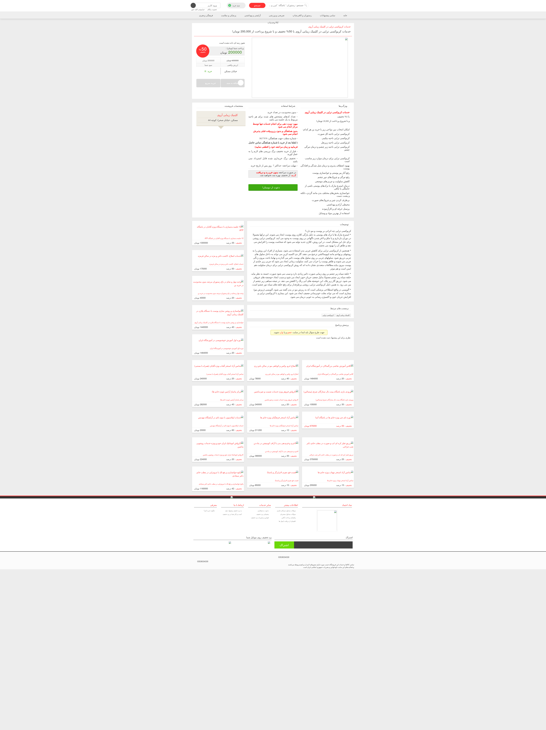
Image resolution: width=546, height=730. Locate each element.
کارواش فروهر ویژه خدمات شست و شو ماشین (281, 399)
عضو (289, 332)
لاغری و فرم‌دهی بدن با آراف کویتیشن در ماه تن (281, 451)
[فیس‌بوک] (194, 558)
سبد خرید (234, 5)
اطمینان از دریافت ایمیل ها (287, 521)
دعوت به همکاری (263, 510)
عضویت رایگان (212, 9)
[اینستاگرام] (205, 558)
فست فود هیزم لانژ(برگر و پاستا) (286, 480)
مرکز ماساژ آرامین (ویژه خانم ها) (231, 399)
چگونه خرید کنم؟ (209, 510)
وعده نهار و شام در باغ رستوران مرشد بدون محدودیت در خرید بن (220, 293)
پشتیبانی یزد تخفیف (262, 514)
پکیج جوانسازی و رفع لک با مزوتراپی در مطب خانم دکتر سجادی (221, 484)
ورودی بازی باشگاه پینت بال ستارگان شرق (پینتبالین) (334, 399)
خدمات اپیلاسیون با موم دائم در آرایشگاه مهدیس (226, 425)
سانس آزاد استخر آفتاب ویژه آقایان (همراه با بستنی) (224, 374)
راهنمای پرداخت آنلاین (289, 517)
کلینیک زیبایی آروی (343, 315)
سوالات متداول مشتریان (288, 514)
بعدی (348, 92)
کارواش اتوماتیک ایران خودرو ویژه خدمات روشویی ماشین (223, 454)
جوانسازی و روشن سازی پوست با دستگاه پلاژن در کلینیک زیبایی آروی (218, 322)
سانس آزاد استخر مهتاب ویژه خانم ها (340, 480)
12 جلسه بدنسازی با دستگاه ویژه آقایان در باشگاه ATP (224, 238)
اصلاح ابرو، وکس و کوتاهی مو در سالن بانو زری (281, 374)
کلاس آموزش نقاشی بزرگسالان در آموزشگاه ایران (335, 374)
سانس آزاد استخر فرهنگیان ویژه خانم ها (284, 425)
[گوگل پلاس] (202, 558)
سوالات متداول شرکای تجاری (286, 510)
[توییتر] (198, 558)
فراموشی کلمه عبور (197, 9)
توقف (345, 92)
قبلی (342, 92)
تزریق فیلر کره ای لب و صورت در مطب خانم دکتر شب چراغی (331, 454)
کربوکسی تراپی (328, 315)
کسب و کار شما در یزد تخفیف (232, 514)
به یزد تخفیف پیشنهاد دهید (233, 510)
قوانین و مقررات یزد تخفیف (260, 517)
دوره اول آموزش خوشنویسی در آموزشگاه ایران (226, 348)
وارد (281, 332)
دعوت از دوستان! (271, 187)
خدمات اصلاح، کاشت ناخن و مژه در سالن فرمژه (226, 264)
